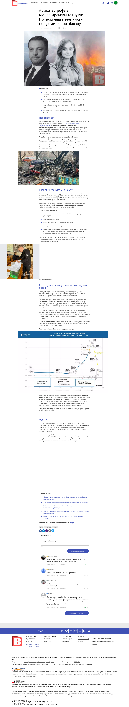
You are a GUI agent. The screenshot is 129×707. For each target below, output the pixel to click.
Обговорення (43, 3)
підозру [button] (45, 427)
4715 (64, 28)
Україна (55, 527)
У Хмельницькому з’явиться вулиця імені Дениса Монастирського (65, 502)
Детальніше (29, 641)
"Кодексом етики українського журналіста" (46, 657)
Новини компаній (83, 639)
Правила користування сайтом (101, 638)
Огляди (80, 641)
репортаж (48, 527)
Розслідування (55, 3)
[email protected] (18, 703)
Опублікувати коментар (78, 551)
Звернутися (47, 641)
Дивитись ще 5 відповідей (77, 613)
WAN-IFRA (77, 662)
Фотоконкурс (65, 3)
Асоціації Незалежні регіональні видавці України (39, 662)
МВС (41, 527)
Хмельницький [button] (22, 3)
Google (71, 523)
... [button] (72, 2)
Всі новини (34, 3)
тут (13, 659)
